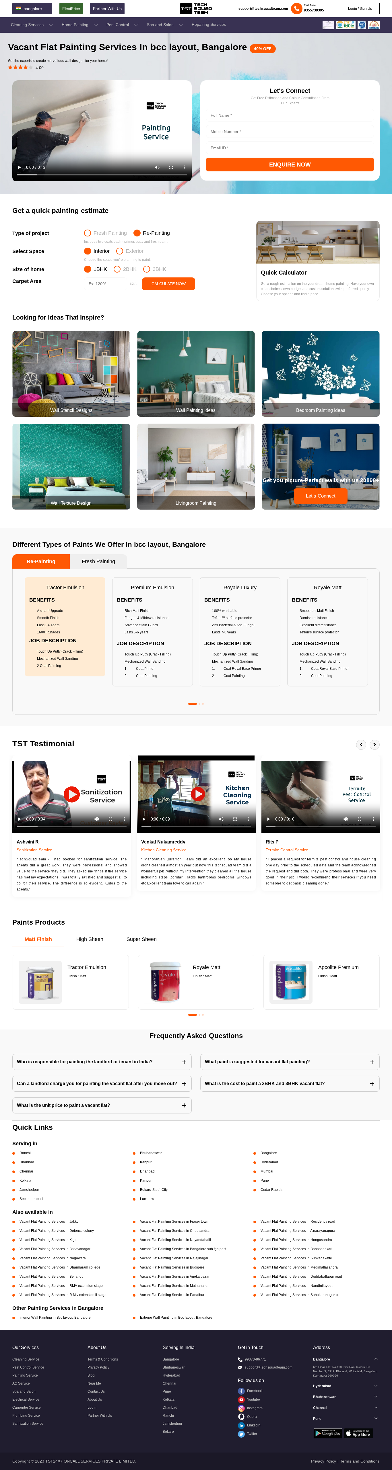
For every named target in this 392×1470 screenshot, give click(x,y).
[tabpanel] (65, 626)
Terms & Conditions (103, 1359)
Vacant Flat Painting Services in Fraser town (174, 1222)
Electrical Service (25, 1399)
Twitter (251, 1434)
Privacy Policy (98, 1367)
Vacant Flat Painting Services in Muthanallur (174, 1286)
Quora (251, 1417)
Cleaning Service (25, 1359)
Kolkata (168, 1399)
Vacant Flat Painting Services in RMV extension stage (61, 1286)
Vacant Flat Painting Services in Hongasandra (296, 1240)
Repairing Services (209, 24)
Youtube (253, 1399)
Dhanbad (170, 1408)
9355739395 (314, 10)
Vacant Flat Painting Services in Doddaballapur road (301, 1277)
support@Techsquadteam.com (268, 1367)
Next (375, 745)
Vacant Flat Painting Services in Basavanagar (55, 1249)
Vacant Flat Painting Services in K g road (51, 1240)
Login (92, 1408)
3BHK (159, 269)
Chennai (169, 1383)
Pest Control (118, 24)
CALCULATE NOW (169, 283)
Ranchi (168, 1416)
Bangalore (171, 1359)
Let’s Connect (320, 496)
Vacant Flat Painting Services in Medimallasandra (299, 1267)
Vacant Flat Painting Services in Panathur (172, 1295)
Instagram (254, 1408)
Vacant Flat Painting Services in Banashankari (296, 1249)
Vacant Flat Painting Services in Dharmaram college (60, 1267)
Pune (167, 1391)
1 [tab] (192, 704)
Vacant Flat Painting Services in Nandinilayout (296, 1286)
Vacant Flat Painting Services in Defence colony (57, 1231)
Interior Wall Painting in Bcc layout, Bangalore (55, 1318)
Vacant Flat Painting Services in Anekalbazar (174, 1277)
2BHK (130, 269)
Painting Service (25, 1375)
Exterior (134, 251)
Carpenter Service (26, 1408)
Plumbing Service (26, 1416)
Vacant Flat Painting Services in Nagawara (53, 1258)
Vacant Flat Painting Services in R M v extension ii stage (63, 1295)
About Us (95, 1399)
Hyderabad (171, 1375)
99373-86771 (255, 1359)
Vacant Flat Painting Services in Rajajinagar (174, 1258)
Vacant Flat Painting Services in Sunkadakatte (296, 1258)
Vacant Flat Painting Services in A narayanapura (298, 1231)
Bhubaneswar (174, 1367)
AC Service (21, 1383)
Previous (361, 745)
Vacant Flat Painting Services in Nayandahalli (175, 1240)
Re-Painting (156, 233)
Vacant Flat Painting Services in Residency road (298, 1222)
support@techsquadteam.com (263, 9)
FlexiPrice (71, 8)
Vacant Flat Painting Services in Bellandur (52, 1277)
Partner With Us (107, 8)
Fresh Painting (110, 233)
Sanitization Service (27, 1424)
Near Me (94, 1383)
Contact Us (96, 1391)
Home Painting (76, 24)
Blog (91, 1375)
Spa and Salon (161, 24)
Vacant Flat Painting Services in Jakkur (50, 1222)
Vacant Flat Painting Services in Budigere (172, 1267)
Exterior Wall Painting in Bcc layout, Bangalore (176, 1318)
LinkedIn (253, 1425)
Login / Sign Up (359, 9)
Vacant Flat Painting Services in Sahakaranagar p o (301, 1295)
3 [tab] (203, 704)
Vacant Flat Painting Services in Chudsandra (174, 1231)
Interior (102, 251)
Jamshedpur (172, 1424)
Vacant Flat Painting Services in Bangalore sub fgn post (183, 1249)
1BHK (100, 269)
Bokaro (168, 1432)
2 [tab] (199, 704)
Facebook (254, 1391)
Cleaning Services (28, 24)
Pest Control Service (28, 1367)
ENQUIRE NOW (290, 164)
